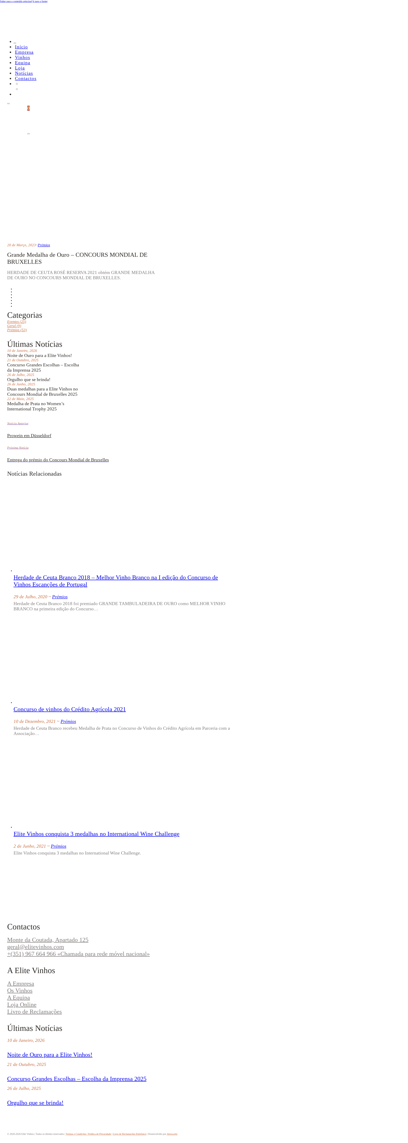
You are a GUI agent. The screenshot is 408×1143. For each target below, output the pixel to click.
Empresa (24, 52)
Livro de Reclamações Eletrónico (129, 1134)
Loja (20, 67)
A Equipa (18, 997)
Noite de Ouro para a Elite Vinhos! (49, 1054)
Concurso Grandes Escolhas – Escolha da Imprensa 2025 (76, 1078)
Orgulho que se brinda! (35, 1102)
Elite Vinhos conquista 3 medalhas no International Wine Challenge (96, 833)
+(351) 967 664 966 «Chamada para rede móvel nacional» (78, 953)
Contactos (25, 78)
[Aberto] (8, 103)
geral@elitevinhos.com (35, 946)
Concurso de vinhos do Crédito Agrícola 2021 (70, 709)
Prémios (44, 245)
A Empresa (20, 983)
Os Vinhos (20, 990)
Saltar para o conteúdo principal (16, 1)
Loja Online (21, 1004)
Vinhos (22, 57)
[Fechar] (15, 43)
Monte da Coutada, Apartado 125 (47, 939)
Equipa (22, 62)
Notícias (24, 73)
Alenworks (172, 1134)
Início (21, 46)
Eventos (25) (16, 322)
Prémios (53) (17, 330)
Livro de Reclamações (34, 1011)
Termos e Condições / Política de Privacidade (88, 1134)
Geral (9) (14, 326)
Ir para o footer (40, 1)
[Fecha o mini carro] (28, 133)
